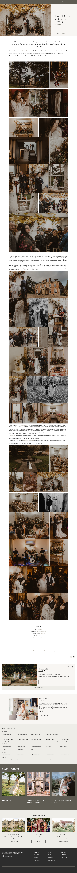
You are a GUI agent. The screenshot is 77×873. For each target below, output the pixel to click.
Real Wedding (45, 651)
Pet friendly (4, 749)
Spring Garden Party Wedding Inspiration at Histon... (63, 801)
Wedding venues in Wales (35, 734)
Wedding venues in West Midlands (52, 734)
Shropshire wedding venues (22, 734)
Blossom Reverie (6, 800)
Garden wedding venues (64, 739)
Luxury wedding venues (64, 754)
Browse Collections (63, 841)
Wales (50, 651)
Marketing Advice (51, 860)
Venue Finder (36, 854)
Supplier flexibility (20, 749)
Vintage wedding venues (35, 754)
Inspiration (36, 857)
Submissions (50, 857)
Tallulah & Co (12, 435)
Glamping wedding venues (7, 741)
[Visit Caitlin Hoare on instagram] (42, 711)
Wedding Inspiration (55, 651)
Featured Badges (65, 857)
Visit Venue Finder (14, 841)
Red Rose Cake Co (50, 437)
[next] (21, 684)
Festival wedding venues (50, 739)
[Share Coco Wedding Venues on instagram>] (2, 858)
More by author (44, 715)
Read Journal (38, 841)
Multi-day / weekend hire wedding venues (53, 741)
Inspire (3, 798)
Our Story (63, 854)
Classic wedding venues (21, 754)
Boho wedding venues (6, 754)
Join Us (49, 854)
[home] (6, 2)
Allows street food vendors (36, 746)
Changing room (48, 746)
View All (73, 770)
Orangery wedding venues (65, 741)
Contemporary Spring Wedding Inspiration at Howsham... (35, 801)
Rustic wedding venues (50, 754)
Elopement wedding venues (36, 739)
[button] (15, 2)
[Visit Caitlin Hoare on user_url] (40, 711)
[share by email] (74, 657)
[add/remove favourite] (70, 667)
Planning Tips (37, 860)
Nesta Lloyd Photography (62, 33)
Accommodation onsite (6, 746)
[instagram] (71, 2)
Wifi (32, 749)
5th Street (39, 644)
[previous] (17, 684)
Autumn (21, 651)
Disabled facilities (63, 746)
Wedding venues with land (36, 741)
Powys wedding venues (6, 734)
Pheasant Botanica (18, 52)
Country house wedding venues (7, 739)
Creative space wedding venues (22, 739)
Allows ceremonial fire (21, 746)
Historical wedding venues (21, 741)
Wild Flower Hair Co (39, 642)
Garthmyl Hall (25, 50)
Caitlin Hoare (58, 24)
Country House (27, 651)
